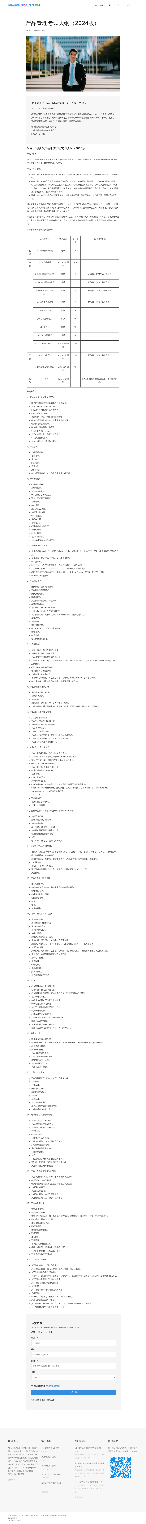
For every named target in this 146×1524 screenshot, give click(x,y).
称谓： (34, 1332)
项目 (101, 5)
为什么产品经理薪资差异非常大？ (88, 1482)
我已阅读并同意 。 (47, 1386)
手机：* (34, 1349)
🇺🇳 (95, 5)
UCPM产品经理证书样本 (51, 1483)
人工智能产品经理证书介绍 (52, 1474)
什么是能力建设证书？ (50, 1448)
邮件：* (34, 1361)
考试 (119, 5)
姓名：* (34, 1338)
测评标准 (29, 30)
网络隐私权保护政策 (53, 1386)
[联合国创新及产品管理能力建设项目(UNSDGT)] (24, 5)
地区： (34, 1372)
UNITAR (14, 1518)
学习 (110, 5)
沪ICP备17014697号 (14, 1520)
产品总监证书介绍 (48, 1465)
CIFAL (10, 1518)
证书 (128, 5)
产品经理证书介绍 (48, 1457)
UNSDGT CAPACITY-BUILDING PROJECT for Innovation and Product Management (39, 1515)
